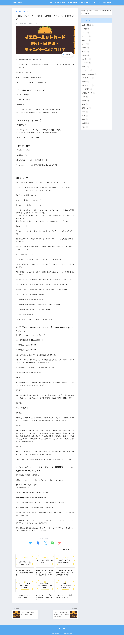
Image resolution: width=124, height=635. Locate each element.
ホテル (85, 81)
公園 (84, 97)
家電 (84, 104)
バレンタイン (87, 78)
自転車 (85, 123)
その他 (85, 29)
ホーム (52, 2)
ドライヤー (87, 70)
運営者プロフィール (61, 2)
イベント (86, 36)
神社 (84, 112)
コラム (85, 55)
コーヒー (86, 59)
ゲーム (85, 51)
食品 (84, 127)
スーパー (86, 63)
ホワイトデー (87, 85)
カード (73, 549)
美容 (84, 119)
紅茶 (84, 115)
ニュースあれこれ (89, 74)
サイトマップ (98, 2)
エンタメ (86, 40)
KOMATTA (18, 3)
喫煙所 (85, 100)
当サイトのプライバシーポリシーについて (80, 2)
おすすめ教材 (87, 25)
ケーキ (85, 47)
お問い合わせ (107, 2)
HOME (63, 628)
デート (85, 66)
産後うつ (86, 108)
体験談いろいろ (88, 93)
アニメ (85, 32)
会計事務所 (87, 89)
